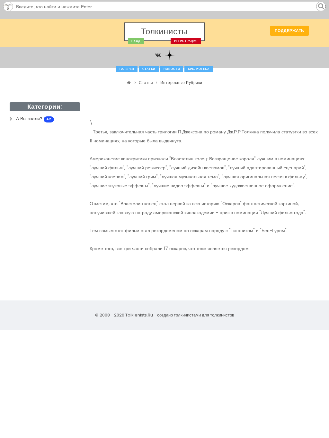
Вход (135, 41)
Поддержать (289, 30)
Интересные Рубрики (181, 82)
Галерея (127, 69)
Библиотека (198, 69)
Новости (172, 69)
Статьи (148, 69)
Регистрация (186, 41)
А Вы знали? (33, 118)
